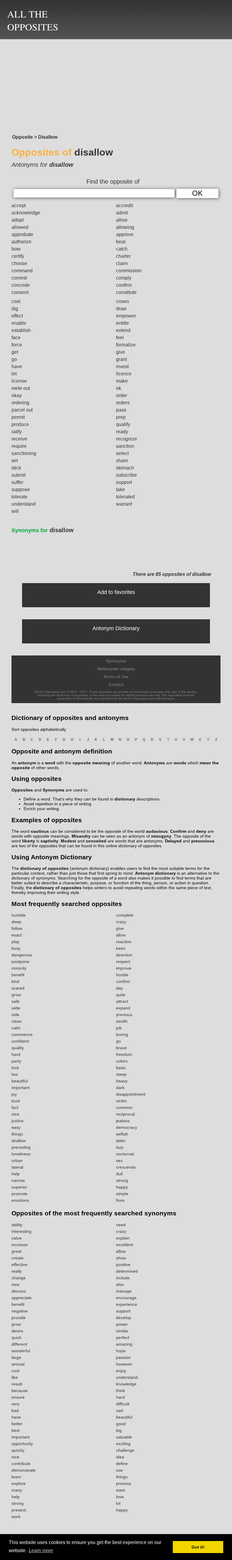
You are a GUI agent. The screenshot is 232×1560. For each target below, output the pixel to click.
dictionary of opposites (44, 868)
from (120, 1200)
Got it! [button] (198, 1547)
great (16, 1251)
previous (124, 1014)
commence (22, 1034)
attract (122, 1001)
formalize (126, 344)
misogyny (161, 836)
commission (129, 270)
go (14, 359)
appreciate (21, 1297)
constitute (126, 292)
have (16, 366)
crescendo (126, 1167)
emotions (20, 1200)
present (18, 1510)
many (16, 1490)
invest (122, 366)
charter (123, 256)
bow (16, 248)
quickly (17, 1450)
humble (18, 915)
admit (122, 212)
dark (120, 1087)
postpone (20, 961)
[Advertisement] (116, 85)
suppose (20, 489)
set (14, 460)
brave (121, 1047)
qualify (123, 424)
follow (16, 928)
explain (123, 1238)
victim (121, 1100)
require (19, 446)
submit (18, 475)
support (124, 482)
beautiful (19, 1080)
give (120, 352)
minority (19, 968)
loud (15, 1100)
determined (127, 1271)
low (14, 1074)
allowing (125, 227)
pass (121, 409)
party (16, 1061)
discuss (18, 1291)
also (120, 1284)
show (121, 1257)
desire (17, 1330)
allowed (19, 227)
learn (16, 1476)
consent (19, 292)
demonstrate (23, 1470)
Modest (68, 840)
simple (122, 1193)
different (19, 1344)
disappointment (130, 1094)
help (15, 1173)
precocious (202, 840)
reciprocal (125, 1114)
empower (126, 315)
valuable (124, 1437)
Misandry (81, 836)
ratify (16, 431)
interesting (21, 1231)
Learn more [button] (41, 1550)
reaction (123, 941)
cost (15, 301)
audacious (157, 831)
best (15, 1430)
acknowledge (25, 212)
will (15, 511)
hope (121, 1350)
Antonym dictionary (155, 873)
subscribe (126, 475)
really (16, 1271)
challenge (125, 1450)
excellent (124, 1244)
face (16, 337)
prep (121, 417)
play (15, 941)
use (119, 1470)
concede (20, 285)
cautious (40, 831)
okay (16, 395)
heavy (121, 1080)
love (120, 1496)
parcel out (22, 409)
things (17, 1134)
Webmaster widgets (116, 668)
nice (15, 1114)
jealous (123, 1120)
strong (122, 1180)
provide (18, 1317)
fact (14, 1107)
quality (17, 1047)
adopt (17, 220)
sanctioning (23, 453)
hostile (122, 974)
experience (126, 1304)
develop (123, 1317)
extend (123, 330)
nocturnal (125, 1153)
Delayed (173, 840)
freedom (124, 1054)
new (15, 1284)
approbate (22, 234)
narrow (18, 1180)
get (14, 352)
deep (16, 921)
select (122, 453)
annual (17, 1364)
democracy (126, 1127)
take (120, 489)
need (121, 1224)
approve (125, 234)
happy (122, 1187)
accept (18, 205)
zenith (121, 1021)
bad (15, 1410)
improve (123, 968)
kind (15, 981)
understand (23, 504)
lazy (120, 1147)
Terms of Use (116, 676)
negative (19, 1311)
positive (123, 1264)
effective (19, 1264)
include (123, 1277)
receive (19, 438)
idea (120, 1456)
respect (123, 961)
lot (118, 1503)
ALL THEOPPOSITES (32, 20)
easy (16, 1127)
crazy (121, 921)
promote (19, 1193)
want (120, 1490)
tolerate (19, 496)
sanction (125, 446)
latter (121, 1140)
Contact (116, 684)
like (14, 1377)
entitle (122, 323)
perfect (122, 1337)
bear (121, 241)
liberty (28, 840)
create (17, 1257)
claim (121, 263)
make (122, 381)
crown (122, 301)
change (18, 1277)
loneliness (21, 1153)
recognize (126, 438)
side (15, 1014)
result (16, 1384)
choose (19, 263)
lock (15, 1067)
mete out (20, 388)
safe (15, 1001)
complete (125, 915)
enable (18, 323)
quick (16, 1337)
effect (17, 315)
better (17, 1423)
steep (121, 1074)
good (121, 1423)
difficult (122, 1403)
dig (14, 308)
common (124, 1107)
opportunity (22, 1443)
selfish (122, 1134)
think (120, 1390)
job (119, 1027)
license (19, 381)
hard (15, 1054)
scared (17, 988)
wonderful (20, 1350)
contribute (21, 1463)
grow (16, 994)
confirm (124, 285)
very (15, 1403)
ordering (20, 402)
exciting (123, 1443)
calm (16, 1027)
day (119, 988)
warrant (124, 504)
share (122, 460)
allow (121, 220)
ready (122, 431)
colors (121, 1061)
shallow (18, 1140)
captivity (49, 840)
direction (124, 954)
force (16, 344)
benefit (17, 974)
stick (16, 467)
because (19, 1390)
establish (21, 330)
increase (19, 1244)
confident (20, 1041)
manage (124, 1291)
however (124, 1364)
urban (17, 1160)
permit (18, 417)
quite (120, 994)
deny (201, 831)
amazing (124, 1344)
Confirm (178, 831)
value (16, 1238)
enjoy (121, 1370)
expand (123, 1008)
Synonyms (116, 660)
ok (118, 388)
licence (123, 373)
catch (121, 248)
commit (19, 277)
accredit (124, 205)
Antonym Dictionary (116, 628)
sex (119, 1160)
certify (17, 256)
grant (121, 359)
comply (123, 277)
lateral (17, 1167)
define (122, 1463)
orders (123, 402)
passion (123, 1357)
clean (16, 1021)
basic (121, 1067)
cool (15, 1370)
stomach (125, 467)
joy (14, 1094)
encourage (126, 1297)
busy (16, 948)
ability (16, 1224)
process (123, 1483)
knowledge (126, 1384)
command (22, 270)
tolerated (125, 496)
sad (119, 1410)
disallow (42, 530)
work (16, 1516)
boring (122, 1034)
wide (15, 1008)
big (119, 1430)
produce (20, 424)
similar (122, 1330)
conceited (96, 840)
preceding (21, 1147)
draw (121, 308)
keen (120, 948)
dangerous (21, 954)
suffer (17, 482)
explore (18, 1483)
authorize (21, 241)
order (121, 395)
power (122, 1324)
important (20, 1087)
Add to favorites (116, 592)
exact (16, 935)
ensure (18, 1397)
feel (120, 337)
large (16, 1357)
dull (119, 1173)
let (14, 373)
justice (17, 1120)
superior (19, 1187)
